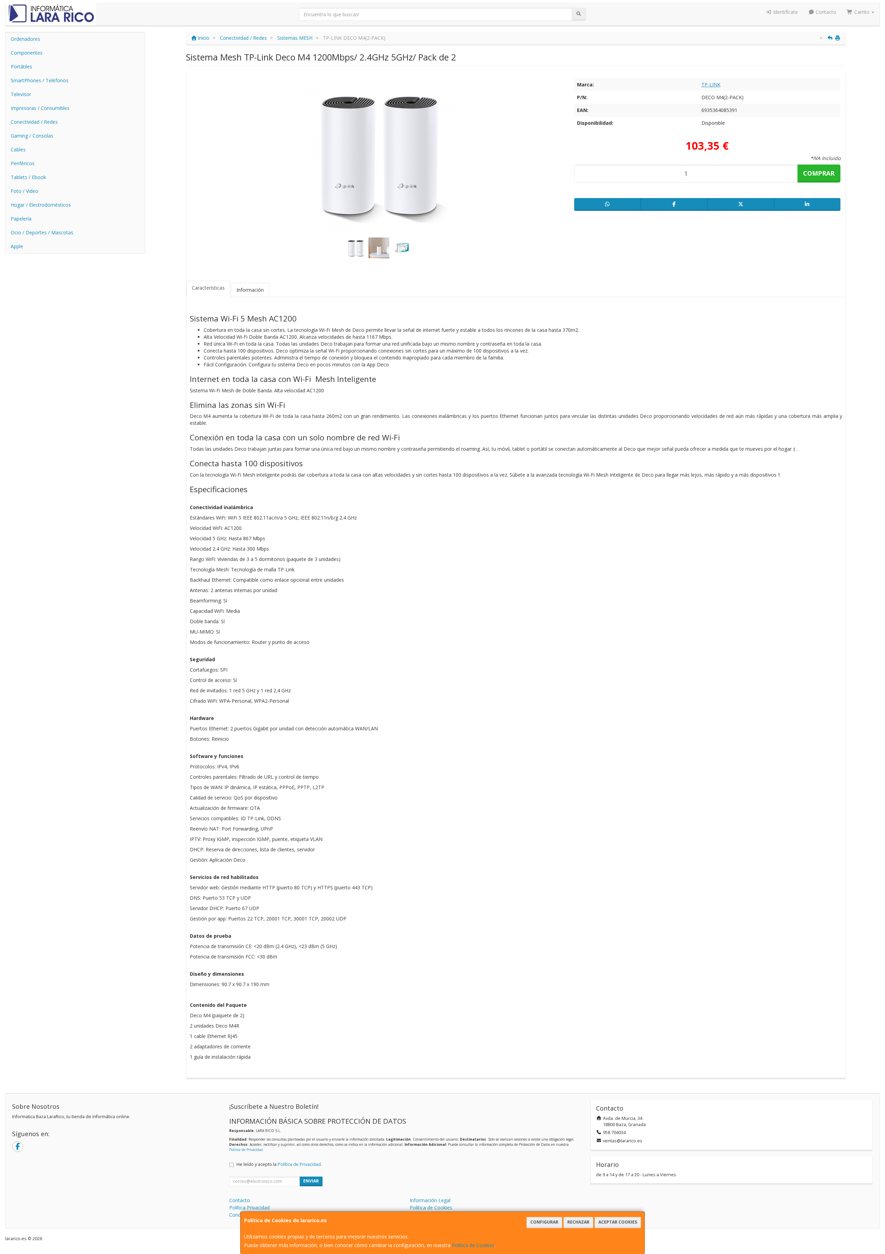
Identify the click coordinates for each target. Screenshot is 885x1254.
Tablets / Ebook (28, 177)
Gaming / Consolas (32, 135)
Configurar (544, 1222)
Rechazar (578, 1222)
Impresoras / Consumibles (40, 108)
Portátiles (21, 66)
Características (208, 287)
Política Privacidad (249, 1207)
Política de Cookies (473, 1245)
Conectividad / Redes (34, 122)
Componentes (27, 52)
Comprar (819, 173)
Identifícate (785, 12)
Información (250, 290)
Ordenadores (25, 39)
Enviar (311, 1181)
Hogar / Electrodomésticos (41, 205)
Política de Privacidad (246, 1149)
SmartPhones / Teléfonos (39, 80)
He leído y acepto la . (279, 1164)
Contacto (825, 12)
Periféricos (23, 163)
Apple (17, 246)
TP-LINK (710, 84)
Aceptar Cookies (617, 1222)
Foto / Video (24, 191)
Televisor (21, 94)
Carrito (862, 12)
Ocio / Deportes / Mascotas (42, 232)
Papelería (21, 218)
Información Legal (430, 1200)
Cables (18, 149)
